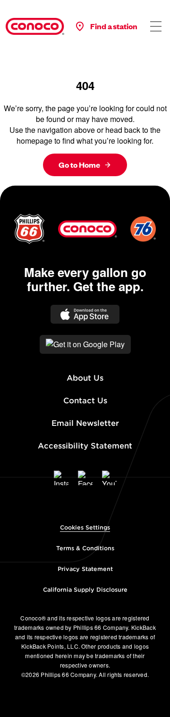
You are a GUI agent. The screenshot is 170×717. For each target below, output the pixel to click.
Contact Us (85, 400)
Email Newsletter (85, 423)
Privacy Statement (85, 568)
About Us (85, 378)
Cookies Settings (85, 527)
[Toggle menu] (155, 26)
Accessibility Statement (85, 445)
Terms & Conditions (85, 548)
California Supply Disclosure (85, 589)
